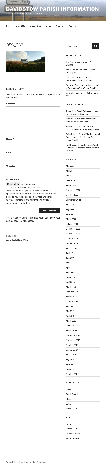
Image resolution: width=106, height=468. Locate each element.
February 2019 (72, 326)
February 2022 (72, 224)
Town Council (71, 409)
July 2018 (70, 359)
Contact (73, 26)
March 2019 (71, 321)
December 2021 (73, 229)
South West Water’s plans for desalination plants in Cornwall (82, 148)
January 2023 (71, 185)
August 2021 (71, 248)
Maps (48, 26)
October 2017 (72, 374)
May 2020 (70, 277)
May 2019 (70, 311)
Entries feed (71, 429)
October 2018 (72, 345)
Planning (60, 26)
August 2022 (71, 205)
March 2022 (71, 219)
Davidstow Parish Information (52, 9)
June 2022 (70, 214)
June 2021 (70, 258)
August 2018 (71, 355)
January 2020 (71, 297)
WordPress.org (72, 438)
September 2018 (73, 350)
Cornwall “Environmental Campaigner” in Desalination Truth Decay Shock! (83, 137)
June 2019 (70, 306)
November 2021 (73, 234)
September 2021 (73, 243)
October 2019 (72, 301)
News (8, 26)
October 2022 (72, 195)
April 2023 (70, 171)
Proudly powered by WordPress (32, 462)
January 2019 (71, 330)
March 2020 (71, 287)
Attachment (12, 179)
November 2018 (73, 340)
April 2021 (70, 267)
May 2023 (70, 166)
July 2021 (70, 253)
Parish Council (72, 394)
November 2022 (73, 190)
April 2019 (70, 316)
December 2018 (73, 335)
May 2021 (70, 263)
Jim (67, 111)
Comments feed (73, 434)
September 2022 (73, 200)
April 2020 (70, 282)
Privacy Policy (11, 462)
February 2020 (72, 292)
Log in (68, 424)
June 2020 (70, 272)
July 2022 (70, 209)
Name (10, 139)
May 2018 (70, 369)
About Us (20, 26)
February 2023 (72, 180)
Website (10, 166)
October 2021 (72, 238)
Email (10, 152)
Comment (11, 104)
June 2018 (70, 364)
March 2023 (71, 176)
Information (35, 26)
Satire (68, 404)
